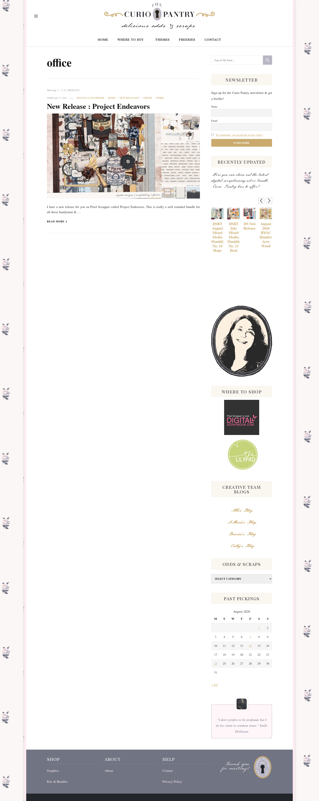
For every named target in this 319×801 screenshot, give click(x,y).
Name (214, 106)
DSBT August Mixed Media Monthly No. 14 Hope (217, 237)
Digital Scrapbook (90, 97)
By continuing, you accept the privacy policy (239, 135)
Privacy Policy (172, 781)
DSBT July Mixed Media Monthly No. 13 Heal (233, 237)
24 (215, 663)
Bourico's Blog (241, 534)
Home (103, 39)
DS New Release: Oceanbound (249, 226)
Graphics (53, 770)
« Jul (214, 684)
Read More (55, 221)
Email (214, 120)
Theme (147, 97)
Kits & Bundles (57, 781)
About (109, 770)
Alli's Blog (241, 510)
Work (160, 97)
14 (250, 646)
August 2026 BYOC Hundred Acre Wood (266, 235)
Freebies (187, 39)
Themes (162, 39)
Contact (213, 39)
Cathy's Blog (241, 546)
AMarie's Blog (241, 522)
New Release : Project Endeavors (98, 106)
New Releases (129, 97)
